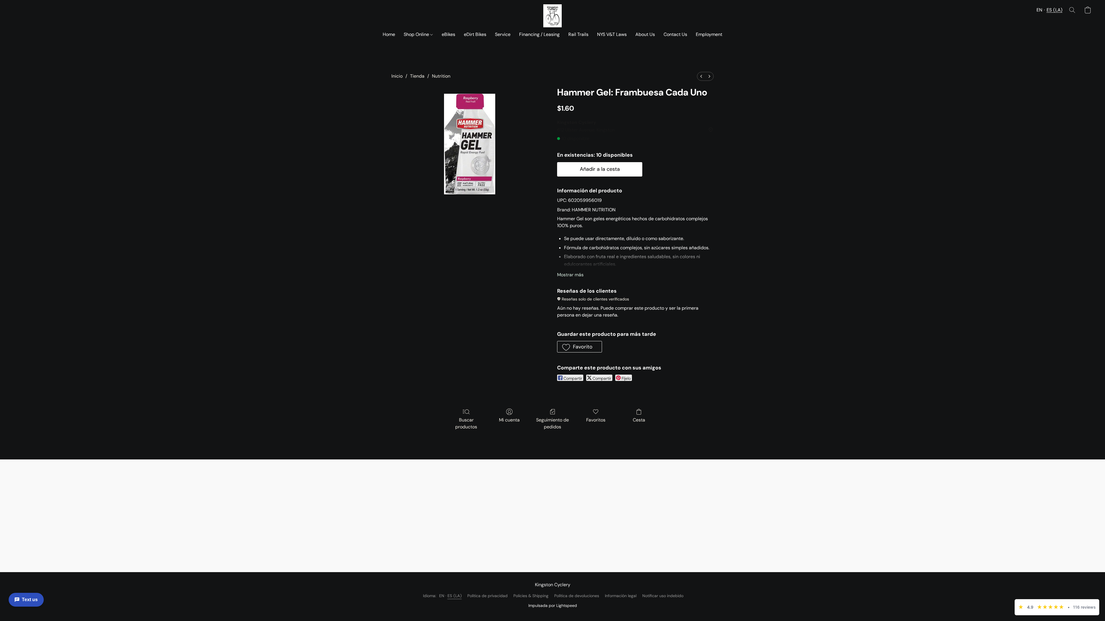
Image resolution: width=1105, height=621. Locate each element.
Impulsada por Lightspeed (552, 605)
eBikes (448, 34)
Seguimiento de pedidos (552, 423)
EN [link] (442, 595)
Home (389, 34)
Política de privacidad (487, 595)
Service (502, 34)
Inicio (397, 76)
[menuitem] (701, 76)
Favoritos (595, 420)
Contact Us (675, 34)
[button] (552, 15)
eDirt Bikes (475, 34)
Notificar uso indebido (662, 595)
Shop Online (417, 34)
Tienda (417, 76)
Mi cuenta (509, 420)
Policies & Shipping (530, 595)
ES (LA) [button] (1055, 10)
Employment (709, 34)
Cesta (639, 420)
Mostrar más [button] (570, 275)
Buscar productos (466, 423)
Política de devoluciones (576, 595)
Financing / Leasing (539, 34)
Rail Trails (578, 34)
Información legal (621, 595)
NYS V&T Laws (612, 34)
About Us (645, 34)
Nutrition (441, 76)
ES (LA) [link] (454, 595)
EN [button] (1040, 10)
